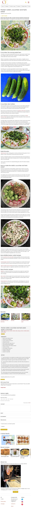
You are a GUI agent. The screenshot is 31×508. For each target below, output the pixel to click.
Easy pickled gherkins (15, 456)
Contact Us (13, 503)
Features (18, 6)
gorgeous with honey (21, 110)
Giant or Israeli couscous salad (6, 265)
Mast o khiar (3, 276)
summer (21, 330)
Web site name (3, 419)
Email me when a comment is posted (8, 423)
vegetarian (5, 330)
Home (3, 6)
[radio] (1, 399)
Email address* (3, 416)
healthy (4, 332)
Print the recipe (2, 379)
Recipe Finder (3, 387)
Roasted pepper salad (5, 261)
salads (14, 330)
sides (16, 330)
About (12, 506)
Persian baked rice (4, 281)
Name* (2, 413)
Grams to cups (12, 6)
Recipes (6, 6)
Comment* (3, 404)
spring (19, 330)
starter (11, 330)
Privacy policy (3, 501)
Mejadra (2, 271)
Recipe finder (24, 6)
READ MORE (15, 491)
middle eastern (26, 330)
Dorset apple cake (5, 456)
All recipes (2, 503)
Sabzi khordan (3, 153)
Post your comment (4, 429)
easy (2, 332)
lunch (8, 330)
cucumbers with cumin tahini (8, 257)
